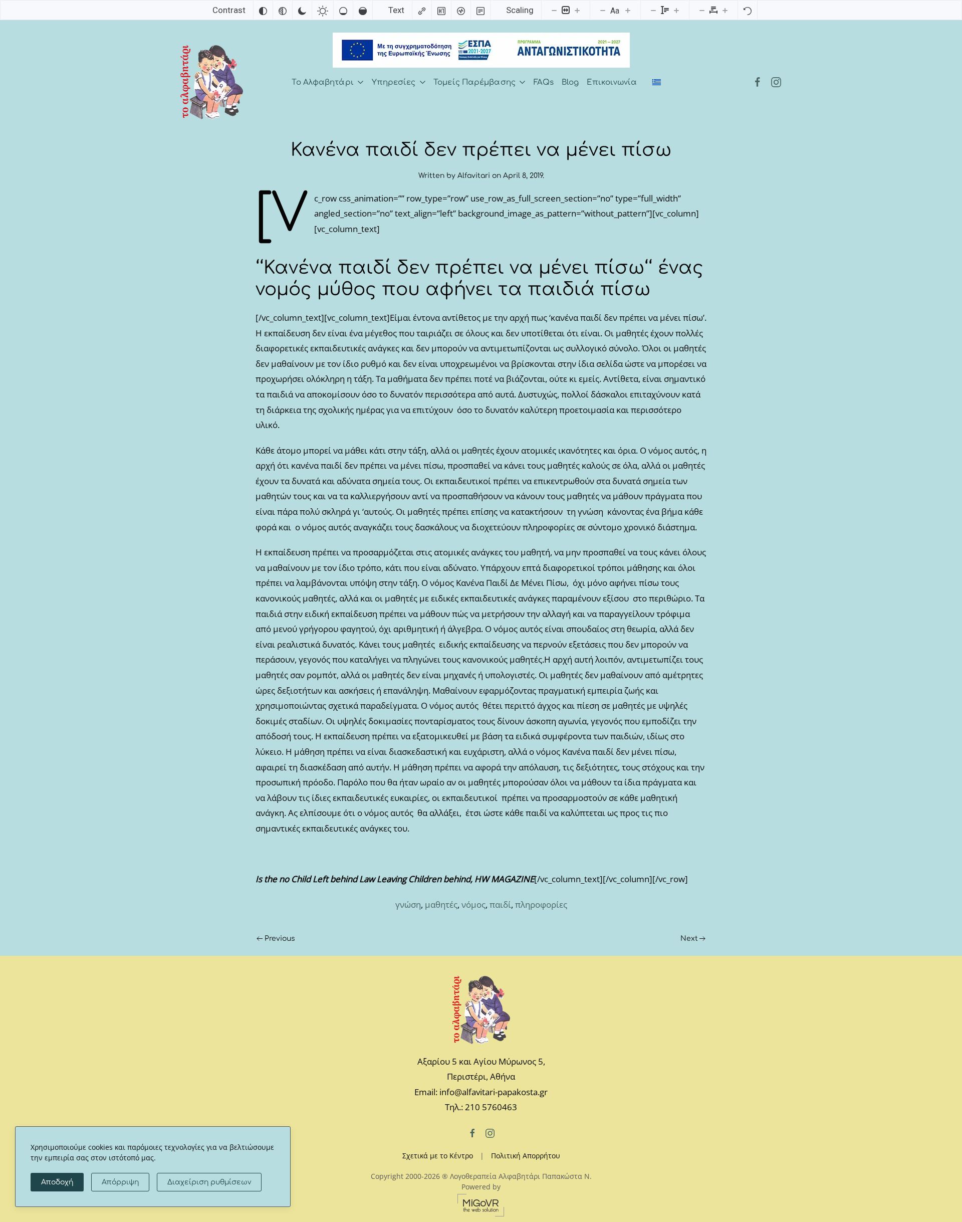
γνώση (408, 904)
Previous (280, 938)
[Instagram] (776, 82)
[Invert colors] (263, 10)
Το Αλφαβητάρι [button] (322, 82)
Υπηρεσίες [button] (394, 82)
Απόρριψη (120, 1182)
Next (689, 938)
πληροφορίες (541, 904)
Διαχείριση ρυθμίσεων (209, 1182)
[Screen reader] (461, 10)
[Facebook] (757, 82)
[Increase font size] (627, 10)
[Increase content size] (577, 10)
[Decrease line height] (653, 10)
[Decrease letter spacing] (701, 10)
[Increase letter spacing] (725, 10)
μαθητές (441, 904)
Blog (570, 82)
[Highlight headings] (441, 10)
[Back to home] (211, 82)
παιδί (500, 904)
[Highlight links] (422, 10)
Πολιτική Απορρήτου (525, 1155)
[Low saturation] (343, 10)
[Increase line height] (676, 10)
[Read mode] (480, 10)
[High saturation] (363, 10)
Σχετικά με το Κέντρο (437, 1155)
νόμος (473, 904)
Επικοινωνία (612, 82)
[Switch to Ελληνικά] (656, 82)
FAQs (544, 82)
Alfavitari (473, 175)
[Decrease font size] (602, 10)
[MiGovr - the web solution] (481, 1204)
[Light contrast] (323, 10)
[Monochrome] (283, 10)
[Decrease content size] (554, 10)
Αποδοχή (57, 1182)
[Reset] (748, 10)
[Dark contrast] (302, 10)
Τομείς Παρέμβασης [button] (474, 82)
